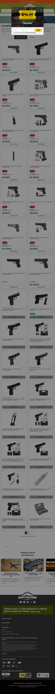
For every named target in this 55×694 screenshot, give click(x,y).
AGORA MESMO (38, 30)
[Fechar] (40, 10)
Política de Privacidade (31, 32)
